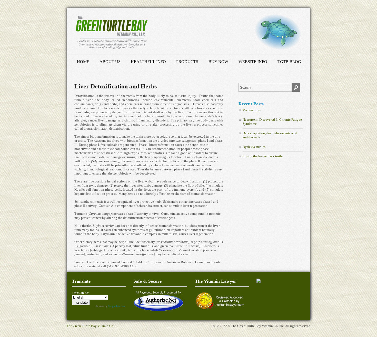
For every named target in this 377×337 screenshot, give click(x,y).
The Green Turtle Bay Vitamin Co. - (91, 326)
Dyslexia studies (254, 147)
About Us (110, 61)
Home (83, 61)
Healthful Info (148, 61)
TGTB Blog (289, 61)
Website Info (253, 61)
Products (187, 61)
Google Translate (116, 306)
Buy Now (218, 61)
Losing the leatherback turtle (263, 156)
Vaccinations (252, 110)
